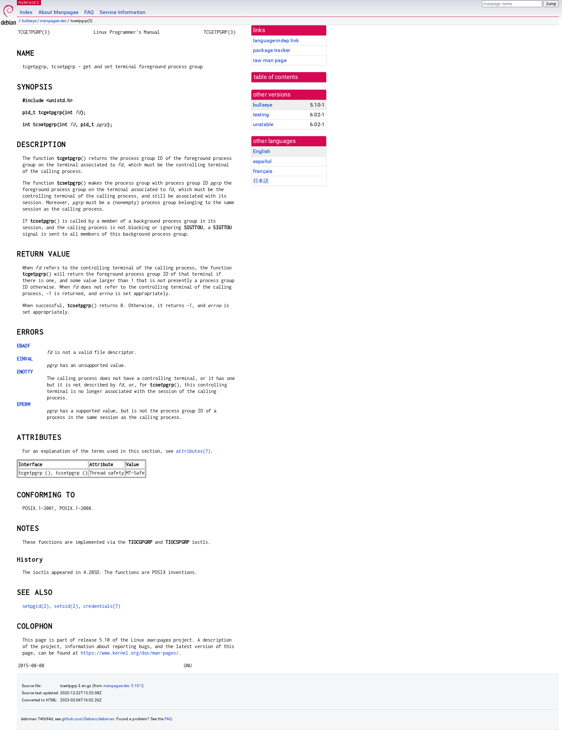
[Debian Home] (8, 13)
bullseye (29, 21)
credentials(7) (101, 606)
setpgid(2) (35, 606)
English (261, 151)
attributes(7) (193, 451)
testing (261, 114)
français (262, 171)
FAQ (89, 12)
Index (26, 12)
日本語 (261, 181)
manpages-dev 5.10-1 (122, 686)
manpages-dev (53, 21)
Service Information (122, 12)
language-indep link (276, 40)
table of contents (276, 77)
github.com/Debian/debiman (88, 719)
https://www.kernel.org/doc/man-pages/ (130, 653)
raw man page (270, 60)
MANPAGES (29, 2)
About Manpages (58, 12)
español (262, 161)
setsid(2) (66, 606)
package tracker (271, 50)
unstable (263, 124)
